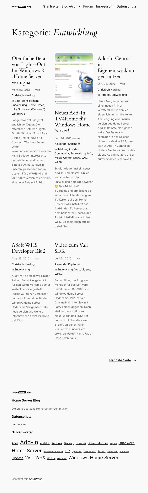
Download (81, 443)
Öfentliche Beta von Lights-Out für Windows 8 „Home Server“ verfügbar (28, 70)
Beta (17, 100)
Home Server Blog (26, 400)
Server (101, 451)
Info (14, 109)
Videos (86, 269)
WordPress (35, 478)
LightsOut (77, 451)
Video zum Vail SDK (71, 248)
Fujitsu (113, 443)
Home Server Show (53, 451)
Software (23, 109)
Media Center (63, 157)
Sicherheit (112, 451)
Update (17, 458)
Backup (69, 443)
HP (67, 451)
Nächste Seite (122, 360)
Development (30, 100)
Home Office (36, 105)
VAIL (84, 157)
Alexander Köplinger (67, 143)
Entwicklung (19, 105)
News (76, 157)
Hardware (127, 443)
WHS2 (58, 162)
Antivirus (56, 443)
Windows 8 (19, 113)
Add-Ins (45, 443)
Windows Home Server (93, 457)
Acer (15, 443)
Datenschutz (22, 416)
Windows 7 (37, 109)
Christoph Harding (23, 95)
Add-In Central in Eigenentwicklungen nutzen (116, 67)
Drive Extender (98, 443)
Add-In (29, 442)
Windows (61, 458)
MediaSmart (89, 451)
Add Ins (62, 149)
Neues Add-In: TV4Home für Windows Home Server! (73, 122)
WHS (40, 457)
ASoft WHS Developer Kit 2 (28, 248)
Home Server (27, 450)
